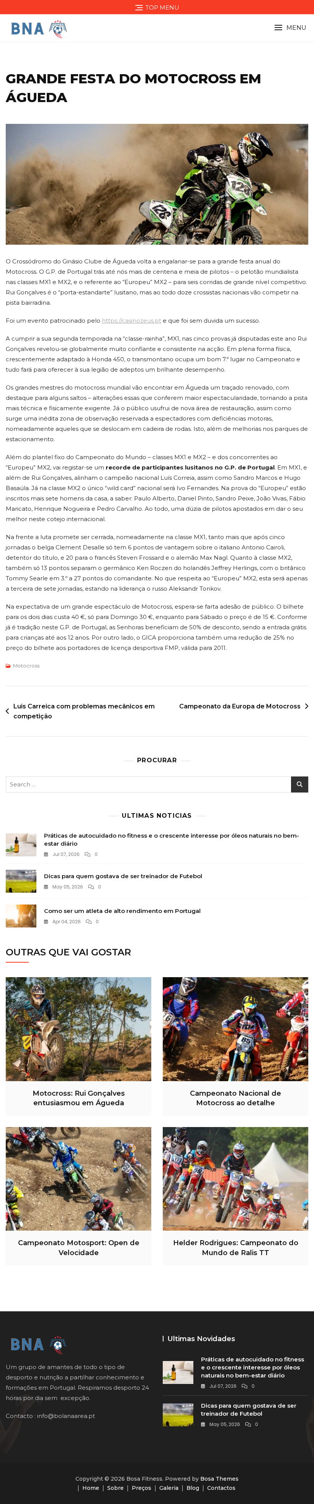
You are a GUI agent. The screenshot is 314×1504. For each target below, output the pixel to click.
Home (90, 1488)
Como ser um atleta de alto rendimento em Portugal (122, 910)
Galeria (168, 1488)
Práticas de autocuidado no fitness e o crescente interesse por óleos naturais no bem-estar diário (252, 1367)
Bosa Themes (219, 1478)
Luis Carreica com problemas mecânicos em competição (84, 711)
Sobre (115, 1488)
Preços (141, 1488)
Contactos (221, 1488)
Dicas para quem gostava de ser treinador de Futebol (123, 876)
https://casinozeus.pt (131, 320)
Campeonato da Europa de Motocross (240, 706)
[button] (290, 27)
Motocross (26, 666)
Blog (192, 1488)
